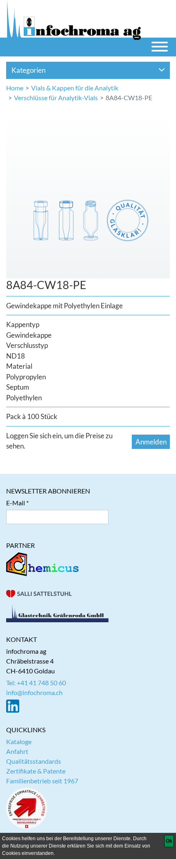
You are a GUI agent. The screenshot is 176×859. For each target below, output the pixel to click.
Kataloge (19, 741)
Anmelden (151, 441)
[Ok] (169, 841)
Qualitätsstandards (33, 761)
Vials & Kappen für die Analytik (74, 88)
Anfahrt (17, 751)
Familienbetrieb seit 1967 (42, 781)
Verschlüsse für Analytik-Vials (56, 97)
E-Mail (15, 503)
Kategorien (28, 70)
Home (14, 88)
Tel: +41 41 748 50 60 (36, 682)
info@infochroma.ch (34, 692)
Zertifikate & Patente (35, 771)
